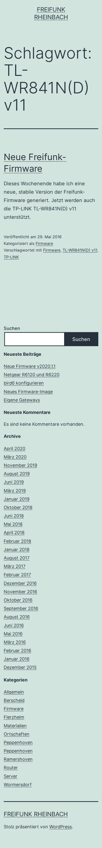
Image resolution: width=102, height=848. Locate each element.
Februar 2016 (17, 650)
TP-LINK (11, 256)
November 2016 (20, 591)
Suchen (12, 328)
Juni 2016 (14, 625)
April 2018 (14, 532)
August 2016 (17, 616)
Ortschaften (16, 734)
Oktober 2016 (18, 600)
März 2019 (15, 490)
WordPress (60, 826)
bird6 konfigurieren (24, 383)
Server (10, 776)
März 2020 (15, 456)
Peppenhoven (18, 742)
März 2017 (15, 566)
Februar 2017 (17, 574)
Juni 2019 (14, 482)
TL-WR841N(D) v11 (80, 250)
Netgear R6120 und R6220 (31, 374)
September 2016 (21, 608)
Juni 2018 (14, 515)
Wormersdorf (18, 784)
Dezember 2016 (20, 583)
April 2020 (14, 448)
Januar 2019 (16, 499)
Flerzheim (14, 717)
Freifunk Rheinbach (36, 814)
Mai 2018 (13, 524)
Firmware (44, 243)
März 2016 (15, 642)
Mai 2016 (13, 633)
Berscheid (14, 700)
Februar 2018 (17, 541)
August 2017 (16, 557)
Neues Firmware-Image (28, 391)
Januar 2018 (16, 549)
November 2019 (20, 465)
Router (11, 767)
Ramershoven (18, 759)
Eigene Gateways (22, 400)
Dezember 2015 (20, 667)
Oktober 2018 (18, 507)
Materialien (15, 725)
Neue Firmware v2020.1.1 (29, 366)
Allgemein (14, 692)
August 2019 (17, 473)
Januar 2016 (16, 658)
